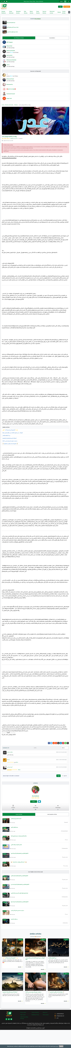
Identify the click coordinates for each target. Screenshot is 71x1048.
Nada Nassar (20, 989)
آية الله (8, 759)
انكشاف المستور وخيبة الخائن (16, 818)
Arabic (61, 1)
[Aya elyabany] (35, 789)
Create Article (63, 12)
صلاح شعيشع (65, 857)
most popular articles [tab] (52, 814)
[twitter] (4, 1)
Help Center (26, 1)
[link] (36, 798)
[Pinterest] (63, 743)
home (3, 104)
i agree (61, 1046)
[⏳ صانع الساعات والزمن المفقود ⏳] (58, 981)
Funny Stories (38, 12)
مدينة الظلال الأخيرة (14, 827)
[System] (65, 1)
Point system (46, 1014)
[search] (69, 12)
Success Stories (44, 12)
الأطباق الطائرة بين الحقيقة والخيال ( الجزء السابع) (19, 901)
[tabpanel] (35, 54)
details (19, 967)
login (59, 775)
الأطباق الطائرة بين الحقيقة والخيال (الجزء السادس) (20, 884)
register (65, 775)
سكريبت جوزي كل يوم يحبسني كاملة (9, 440)
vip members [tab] (52, 37)
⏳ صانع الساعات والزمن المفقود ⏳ (10, 443)
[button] (68, 743)
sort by (35, 747)
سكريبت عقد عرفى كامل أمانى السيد (17, 910)
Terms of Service (39, 1)
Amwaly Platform (4, 12)
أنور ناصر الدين (9, 767)
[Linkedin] (61, 743)
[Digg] (58, 743)
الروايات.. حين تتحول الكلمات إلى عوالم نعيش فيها (12, 432)
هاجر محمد (43, 955)
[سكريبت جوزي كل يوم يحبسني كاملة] (35, 981)
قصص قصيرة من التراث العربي (16, 844)
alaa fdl (66, 822)
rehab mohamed (65, 955)
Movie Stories (31, 12)
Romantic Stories (18, 12)
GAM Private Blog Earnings (24, 1017)
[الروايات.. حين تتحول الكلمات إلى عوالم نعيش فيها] (35, 947)
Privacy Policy (32, 1)
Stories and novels (9, 104)
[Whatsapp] (65, 743)
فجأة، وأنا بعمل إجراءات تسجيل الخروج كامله (19, 835)
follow (33, 801)
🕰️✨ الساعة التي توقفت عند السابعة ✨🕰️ (19, 862)
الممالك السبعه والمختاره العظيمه (9, 438)
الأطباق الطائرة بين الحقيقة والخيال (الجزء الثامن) (19, 875)
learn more (55, 1046)
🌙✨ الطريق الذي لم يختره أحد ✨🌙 (10, 429)
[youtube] (7, 1)
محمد (67, 839)
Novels (59, 12)
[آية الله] (5, 760)
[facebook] (2, 1)
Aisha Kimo (66, 922)
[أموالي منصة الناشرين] (4, 6)
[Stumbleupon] (56, 743)
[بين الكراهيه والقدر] (58, 947)
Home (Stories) (11, 12)
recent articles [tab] (19, 814)
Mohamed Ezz (65, 848)
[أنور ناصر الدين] (5, 767)
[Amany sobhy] (5, 752)
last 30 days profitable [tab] (19, 37)
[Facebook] (49, 743)
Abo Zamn (66, 989)
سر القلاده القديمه (14, 919)
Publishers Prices (35, 1014)
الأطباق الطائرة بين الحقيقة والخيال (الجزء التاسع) (19, 853)
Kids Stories (25, 12)
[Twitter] (51, 743)
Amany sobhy (10, 752)
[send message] (39, 801)
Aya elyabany (38, 18)
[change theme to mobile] (68, 1)
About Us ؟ (45, 1012)
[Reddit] (54, 743)
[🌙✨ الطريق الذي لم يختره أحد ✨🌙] (12, 947)
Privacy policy (23, 1012)
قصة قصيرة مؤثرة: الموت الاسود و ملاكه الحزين (19, 893)
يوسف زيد (66, 865)
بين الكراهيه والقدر (6, 435)
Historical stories (52, 12)
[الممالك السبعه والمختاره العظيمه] (12, 981)
